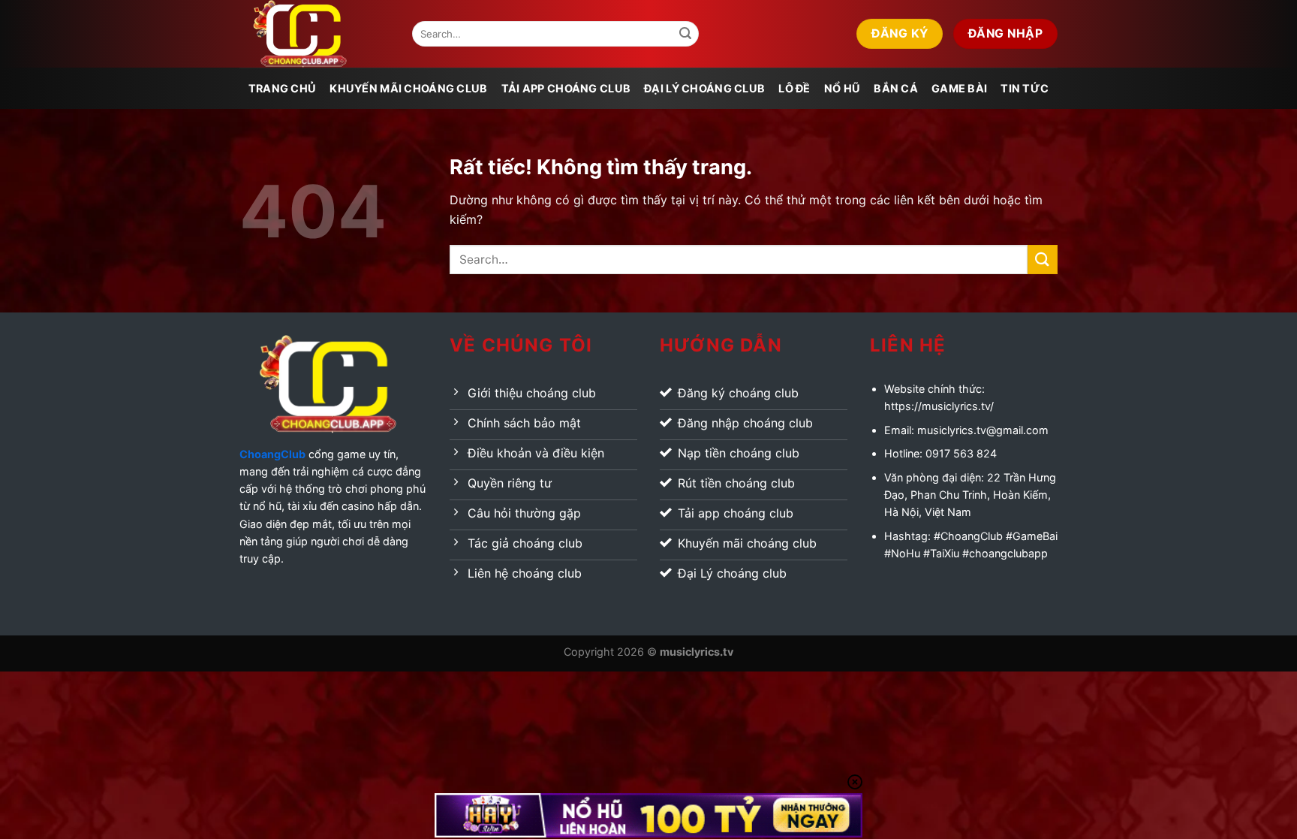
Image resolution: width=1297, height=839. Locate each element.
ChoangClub (272, 454)
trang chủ (282, 88)
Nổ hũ (842, 88)
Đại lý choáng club (704, 88)
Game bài (959, 88)
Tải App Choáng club (565, 88)
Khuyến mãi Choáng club (408, 88)
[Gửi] (685, 34)
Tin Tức (1025, 88)
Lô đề (794, 88)
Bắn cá (896, 88)
